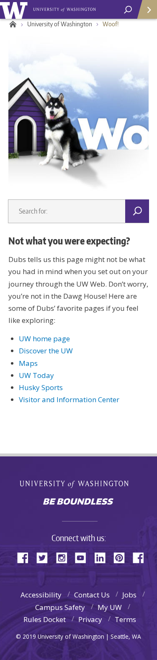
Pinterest (122, 557)
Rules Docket (44, 619)
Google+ (141, 557)
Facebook (26, 557)
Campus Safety (60, 607)
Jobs (129, 595)
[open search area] (128, 10)
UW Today (36, 375)
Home (11, 24)
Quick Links (146, 9)
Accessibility (41, 595)
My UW (110, 607)
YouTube (84, 557)
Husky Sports (41, 387)
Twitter (45, 557)
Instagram (64, 557)
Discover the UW (46, 350)
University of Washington (15, 9)
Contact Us (92, 595)
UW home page (44, 338)
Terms (125, 619)
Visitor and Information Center (69, 399)
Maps (28, 363)
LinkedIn (103, 557)
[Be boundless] (78, 502)
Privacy (90, 619)
